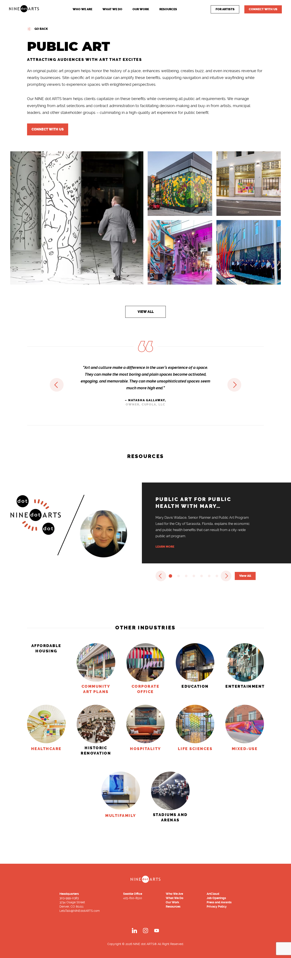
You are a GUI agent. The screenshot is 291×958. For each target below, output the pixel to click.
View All (146, 312)
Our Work (141, 9)
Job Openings (216, 898)
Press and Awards (219, 902)
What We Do (112, 9)
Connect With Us (263, 9)
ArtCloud (213, 893)
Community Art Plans (96, 689)
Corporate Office (146, 689)
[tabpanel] (145, 222)
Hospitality (145, 748)
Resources (168, 9)
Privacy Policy (217, 906)
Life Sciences (195, 748)
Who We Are (82, 9)
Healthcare (46, 748)
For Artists (225, 9)
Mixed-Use (245, 748)
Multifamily (120, 815)
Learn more (165, 546)
